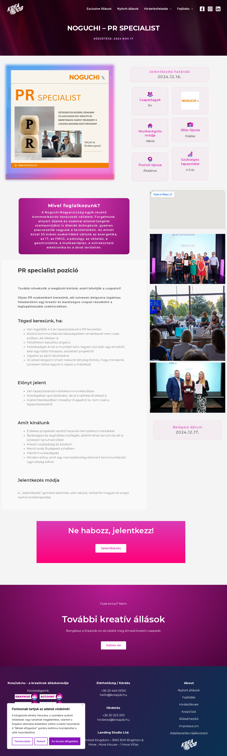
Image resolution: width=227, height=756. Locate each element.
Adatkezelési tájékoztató (189, 733)
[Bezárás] (83, 705)
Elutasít (41, 741)
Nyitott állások (189, 690)
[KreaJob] (15, 8)
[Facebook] (202, 9)
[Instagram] (210, 9)
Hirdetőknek (188, 704)
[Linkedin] (218, 9)
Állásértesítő (188, 719)
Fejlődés (188, 697)
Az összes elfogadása (65, 741)
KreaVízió (189, 711)
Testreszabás (22, 741)
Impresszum (189, 726)
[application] (170, 9)
